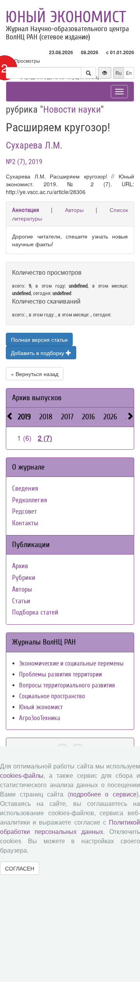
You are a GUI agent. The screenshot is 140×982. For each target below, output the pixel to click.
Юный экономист (65, 17)
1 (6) (24, 438)
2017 (67, 416)
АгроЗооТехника (39, 718)
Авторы (74, 210)
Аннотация (25, 210)
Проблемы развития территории (60, 674)
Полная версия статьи (39, 339)
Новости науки (72, 109)
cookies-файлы (22, 775)
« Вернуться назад (34, 374)
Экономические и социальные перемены (71, 663)
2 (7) (45, 438)
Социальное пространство (52, 696)
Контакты (25, 523)
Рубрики (23, 578)
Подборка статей (35, 612)
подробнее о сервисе (103, 794)
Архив (20, 566)
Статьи (21, 601)
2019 (24, 416)
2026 (110, 416)
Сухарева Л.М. (34, 145)
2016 (88, 416)
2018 (45, 416)
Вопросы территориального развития (67, 685)
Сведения (25, 488)
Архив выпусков (36, 397)
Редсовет (24, 511)
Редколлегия (29, 500)
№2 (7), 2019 (24, 161)
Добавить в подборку (38, 353)
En (129, 72)
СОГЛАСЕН (19, 868)
